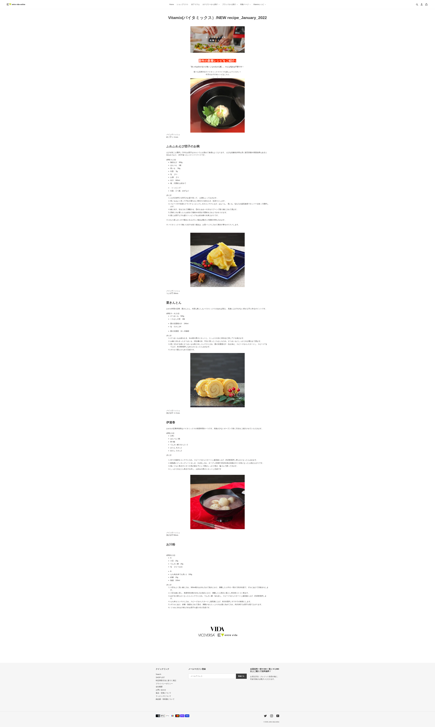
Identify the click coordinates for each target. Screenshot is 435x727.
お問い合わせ (161, 690)
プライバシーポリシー (164, 684)
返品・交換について (163, 693)
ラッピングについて (163, 696)
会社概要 (159, 687)
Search (158, 674)
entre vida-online (274, 722)
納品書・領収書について (165, 699)
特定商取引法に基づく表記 (166, 680)
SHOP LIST (160, 677)
